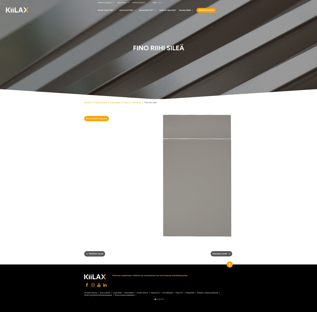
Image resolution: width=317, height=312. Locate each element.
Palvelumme (185, 10)
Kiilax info (122, 3)
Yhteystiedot (138, 3)
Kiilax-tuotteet (106, 10)
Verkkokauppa (206, 10)
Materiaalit (115, 102)
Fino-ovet (136, 102)
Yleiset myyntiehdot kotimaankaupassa (98, 295)
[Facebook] (87, 286)
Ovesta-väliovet (167, 10)
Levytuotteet (126, 10)
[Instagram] (93, 286)
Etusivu (87, 102)
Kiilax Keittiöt (146, 10)
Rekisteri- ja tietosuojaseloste (207, 293)
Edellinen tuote (94, 254)
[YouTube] (99, 286)
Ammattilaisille (105, 3)
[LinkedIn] (105, 286)
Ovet (126, 102)
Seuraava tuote (221, 254)
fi (160, 3)
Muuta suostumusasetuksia (124, 295)
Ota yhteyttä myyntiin (96, 118)
